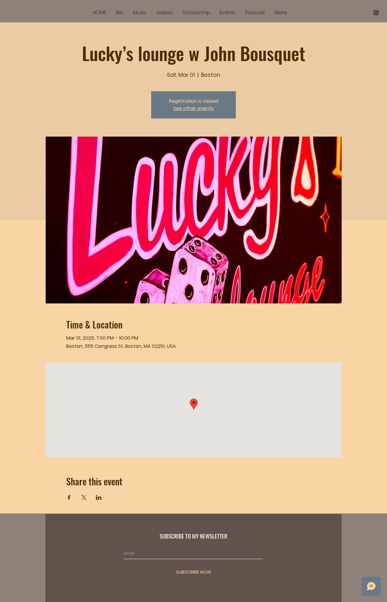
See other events (193, 108)
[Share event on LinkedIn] (99, 497)
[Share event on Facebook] (69, 497)
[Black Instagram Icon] (376, 12)
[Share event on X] (84, 497)
